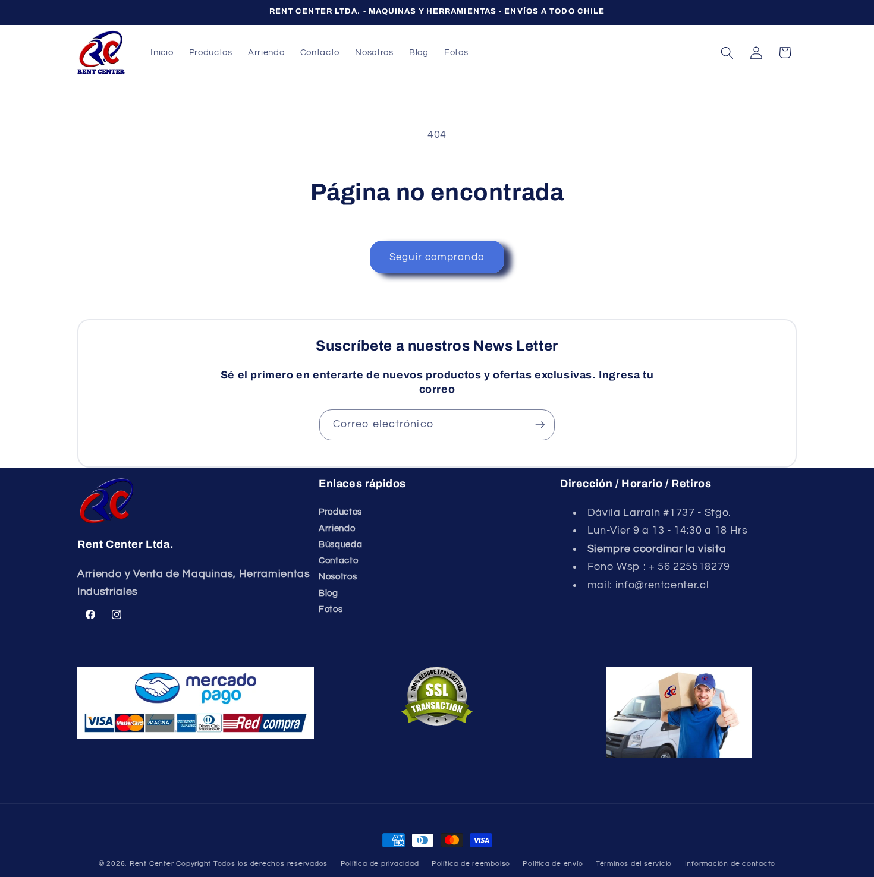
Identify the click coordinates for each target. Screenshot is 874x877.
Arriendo (337, 528)
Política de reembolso (471, 863)
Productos (340, 511)
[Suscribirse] (540, 424)
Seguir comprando (437, 257)
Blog (328, 593)
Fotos (330, 609)
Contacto (338, 560)
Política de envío (553, 863)
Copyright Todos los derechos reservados (252, 863)
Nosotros (338, 576)
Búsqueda (340, 544)
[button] (727, 52)
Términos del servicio (634, 863)
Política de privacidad (380, 863)
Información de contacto (730, 863)
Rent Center (152, 863)
